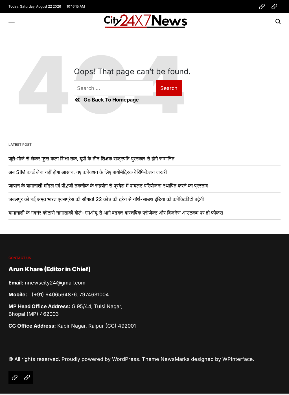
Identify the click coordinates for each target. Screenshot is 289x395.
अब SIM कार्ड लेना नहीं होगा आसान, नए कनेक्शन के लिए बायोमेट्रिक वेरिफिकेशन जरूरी (87, 172)
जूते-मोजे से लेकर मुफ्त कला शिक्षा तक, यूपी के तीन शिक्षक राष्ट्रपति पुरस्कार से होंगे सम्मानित (91, 159)
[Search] (278, 21)
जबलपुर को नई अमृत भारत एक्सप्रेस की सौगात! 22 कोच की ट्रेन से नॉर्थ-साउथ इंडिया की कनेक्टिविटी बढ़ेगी (106, 199)
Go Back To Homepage (111, 100)
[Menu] (11, 21)
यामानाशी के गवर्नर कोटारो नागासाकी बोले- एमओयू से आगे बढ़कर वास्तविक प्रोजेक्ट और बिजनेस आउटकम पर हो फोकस (115, 213)
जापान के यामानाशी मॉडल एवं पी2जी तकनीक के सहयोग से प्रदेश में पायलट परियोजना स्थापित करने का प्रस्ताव (108, 186)
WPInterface (237, 359)
